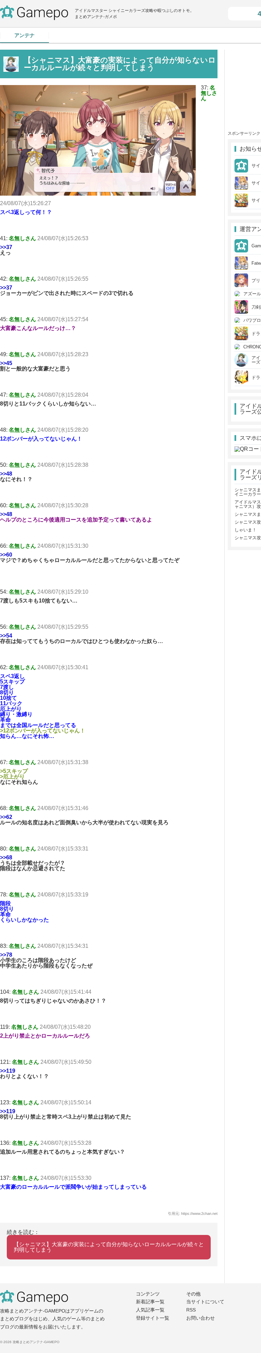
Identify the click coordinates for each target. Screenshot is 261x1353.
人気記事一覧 (150, 1310)
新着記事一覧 (150, 1301)
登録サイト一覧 (152, 1318)
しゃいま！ (245, 529)
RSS (191, 1310)
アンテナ (24, 35)
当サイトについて (205, 1301)
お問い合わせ (200, 1318)
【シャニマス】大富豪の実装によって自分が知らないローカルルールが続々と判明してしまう (109, 1247)
